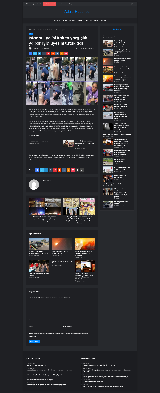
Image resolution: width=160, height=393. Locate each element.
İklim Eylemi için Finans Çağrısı (113, 184)
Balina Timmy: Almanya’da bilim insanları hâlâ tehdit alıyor (121, 116)
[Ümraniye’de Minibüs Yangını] (108, 204)
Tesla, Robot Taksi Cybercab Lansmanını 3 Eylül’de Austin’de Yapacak (122, 126)
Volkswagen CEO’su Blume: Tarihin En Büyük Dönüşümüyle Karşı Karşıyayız (122, 88)
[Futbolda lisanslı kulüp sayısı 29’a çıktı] (108, 169)
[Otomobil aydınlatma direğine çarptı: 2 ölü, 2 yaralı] (39, 244)
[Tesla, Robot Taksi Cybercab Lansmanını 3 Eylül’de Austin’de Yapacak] (108, 126)
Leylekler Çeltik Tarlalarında (119, 160)
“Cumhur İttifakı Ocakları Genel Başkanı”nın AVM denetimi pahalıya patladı (120, 193)
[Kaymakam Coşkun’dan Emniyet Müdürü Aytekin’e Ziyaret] (108, 152)
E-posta (31, 326)
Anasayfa (57, 20)
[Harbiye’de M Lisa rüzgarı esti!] (108, 178)
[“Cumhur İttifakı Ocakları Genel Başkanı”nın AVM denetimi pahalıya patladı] (108, 191)
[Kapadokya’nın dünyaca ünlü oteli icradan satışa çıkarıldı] (108, 69)
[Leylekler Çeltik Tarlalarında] (108, 161)
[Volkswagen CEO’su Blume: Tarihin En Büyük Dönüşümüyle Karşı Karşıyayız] (108, 87)
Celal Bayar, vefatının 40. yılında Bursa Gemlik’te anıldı (121, 97)
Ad (30, 319)
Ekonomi (72, 20)
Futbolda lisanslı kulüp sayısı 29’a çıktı (122, 168)
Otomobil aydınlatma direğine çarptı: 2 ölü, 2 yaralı (71, 4)
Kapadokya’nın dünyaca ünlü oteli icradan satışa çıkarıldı (122, 69)
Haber (65, 20)
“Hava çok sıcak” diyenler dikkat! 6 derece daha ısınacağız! (83, 253)
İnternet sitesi (67, 326)
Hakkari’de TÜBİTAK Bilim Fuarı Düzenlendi (62, 262)
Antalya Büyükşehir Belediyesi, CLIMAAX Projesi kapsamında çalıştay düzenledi (84, 276)
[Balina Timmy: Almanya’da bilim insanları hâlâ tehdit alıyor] (108, 115)
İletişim (103, 20)
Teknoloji (88, 20)
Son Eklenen (117, 29)
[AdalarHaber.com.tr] (80, 11)
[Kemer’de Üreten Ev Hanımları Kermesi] (39, 266)
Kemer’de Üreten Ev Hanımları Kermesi (39, 274)
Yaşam (96, 20)
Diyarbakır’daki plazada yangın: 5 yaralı (60, 252)
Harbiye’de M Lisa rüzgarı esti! (120, 177)
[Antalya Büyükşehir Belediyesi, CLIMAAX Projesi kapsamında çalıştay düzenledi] (85, 266)
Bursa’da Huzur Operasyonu (38, 141)
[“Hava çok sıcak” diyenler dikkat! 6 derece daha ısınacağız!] (85, 244)
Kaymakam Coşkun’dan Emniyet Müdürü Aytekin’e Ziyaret (122, 152)
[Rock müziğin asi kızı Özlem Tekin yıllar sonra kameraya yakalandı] (68, 143)
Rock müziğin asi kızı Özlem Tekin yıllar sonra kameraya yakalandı (84, 143)
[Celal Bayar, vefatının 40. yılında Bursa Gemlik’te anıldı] (108, 98)
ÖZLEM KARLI (35, 48)
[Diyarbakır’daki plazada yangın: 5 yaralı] (62, 244)
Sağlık (80, 20)
